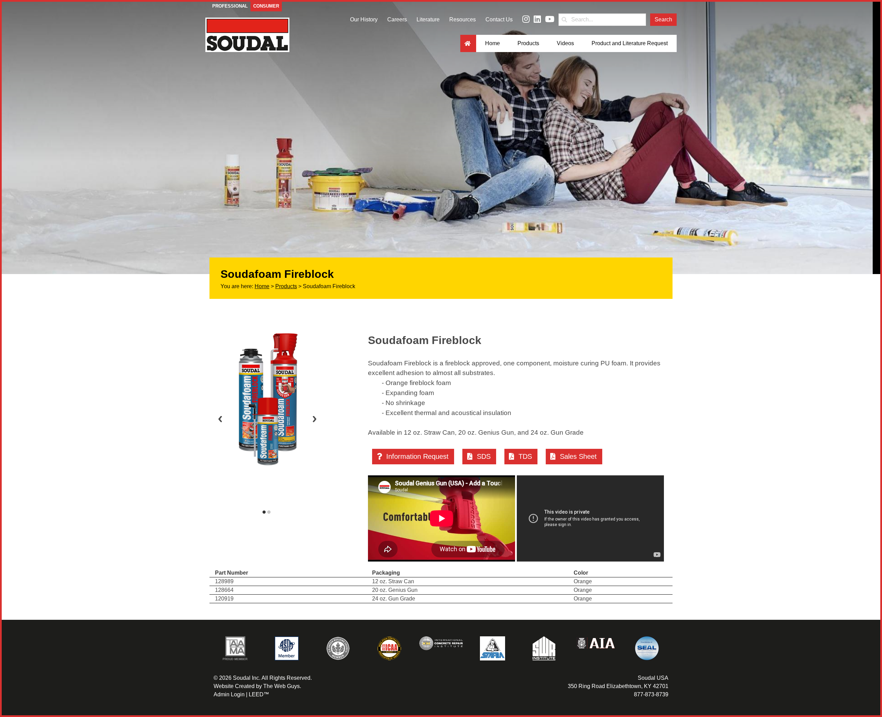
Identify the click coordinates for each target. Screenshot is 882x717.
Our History (364, 19)
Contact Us (499, 19)
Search (663, 19)
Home (492, 43)
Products (528, 43)
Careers (397, 19)
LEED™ (259, 694)
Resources (462, 19)
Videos (565, 43)
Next (314, 419)
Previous (220, 419)
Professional (230, 6)
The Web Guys (281, 686)
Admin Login (229, 694)
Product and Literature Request (630, 43)
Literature (428, 19)
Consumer (266, 6)
